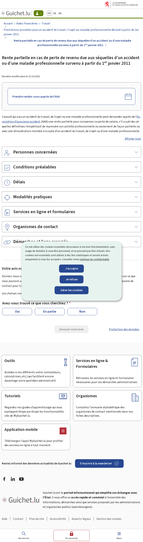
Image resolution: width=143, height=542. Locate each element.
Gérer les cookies (71, 290)
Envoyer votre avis (71, 329)
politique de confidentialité (94, 259)
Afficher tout (133, 139)
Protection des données (124, 329)
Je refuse (71, 279)
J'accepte (71, 268)
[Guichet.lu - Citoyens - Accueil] (16, 13)
